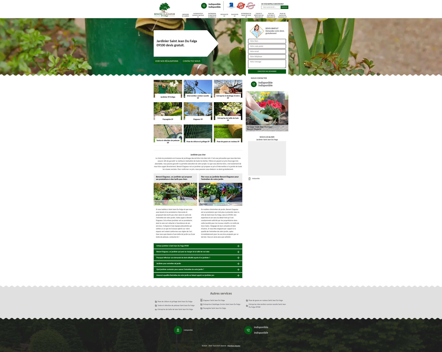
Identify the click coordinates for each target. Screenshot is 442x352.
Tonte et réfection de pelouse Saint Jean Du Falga (176, 305)
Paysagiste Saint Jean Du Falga (214, 308)
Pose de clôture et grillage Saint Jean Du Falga (175, 302)
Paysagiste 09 (224, 15)
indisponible (215, 4)
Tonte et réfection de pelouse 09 (259, 15)
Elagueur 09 (234, 15)
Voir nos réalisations (166, 61)
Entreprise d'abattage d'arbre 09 (212, 15)
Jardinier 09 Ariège (185, 15)
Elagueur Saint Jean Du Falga (214, 300)
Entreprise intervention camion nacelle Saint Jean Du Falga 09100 (267, 306)
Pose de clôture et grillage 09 (271, 15)
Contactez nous (191, 61)
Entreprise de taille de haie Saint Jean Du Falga (175, 309)
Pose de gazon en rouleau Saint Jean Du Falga (266, 300)
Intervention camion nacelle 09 (198, 15)
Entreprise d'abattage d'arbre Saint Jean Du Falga (221, 304)
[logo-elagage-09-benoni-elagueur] (165, 9)
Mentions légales (233, 346)
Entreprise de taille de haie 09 (246, 15)
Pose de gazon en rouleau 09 (282, 15)
